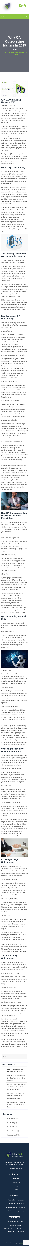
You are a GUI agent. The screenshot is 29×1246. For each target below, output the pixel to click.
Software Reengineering (16, 1211)
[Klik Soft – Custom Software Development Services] (14, 7)
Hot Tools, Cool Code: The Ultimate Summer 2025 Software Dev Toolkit (15, 1096)
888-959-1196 (18, 1221)
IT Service (10, 1123)
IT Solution (10, 1127)
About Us (16, 1179)
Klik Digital (23, 1243)
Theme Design (12, 1131)
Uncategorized (12, 1135)
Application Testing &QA (16, 1203)
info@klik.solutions (16, 1168)
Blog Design (11, 1118)
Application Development (16, 1200)
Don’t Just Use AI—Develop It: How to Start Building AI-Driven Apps (16, 1104)
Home (15, 50)
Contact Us (16, 1182)
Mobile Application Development (16, 1207)
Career (16, 1189)
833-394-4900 (17, 1225)
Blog (16, 1186)
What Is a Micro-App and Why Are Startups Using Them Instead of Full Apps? (17, 1087)
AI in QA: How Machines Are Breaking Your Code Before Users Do (16, 1078)
